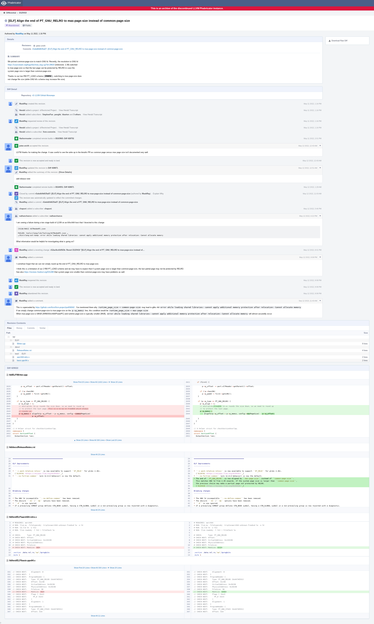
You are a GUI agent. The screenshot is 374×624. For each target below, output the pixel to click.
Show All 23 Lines (98, 455)
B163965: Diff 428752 (65, 138)
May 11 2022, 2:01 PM (312, 138)
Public (28, 25)
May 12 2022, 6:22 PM (308, 216)
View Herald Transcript (68, 110)
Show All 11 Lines (98, 616)
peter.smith (40, 46)
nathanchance (25, 216)
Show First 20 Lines (81, 382)
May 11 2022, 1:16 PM (312, 104)
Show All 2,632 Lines (98, 382)
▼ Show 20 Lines (115, 382)
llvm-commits (49, 132)
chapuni (23, 209)
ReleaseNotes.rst (24, 350)
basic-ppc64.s (23, 360)
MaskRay (19, 34)
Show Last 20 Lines (114, 440)
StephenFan (47, 114)
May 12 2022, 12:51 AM (307, 168)
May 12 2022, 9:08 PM (308, 257)
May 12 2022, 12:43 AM (307, 146)
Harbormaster (25, 138)
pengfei (57, 114)
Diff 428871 (53, 168)
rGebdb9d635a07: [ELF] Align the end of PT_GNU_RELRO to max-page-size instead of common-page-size (77, 49)
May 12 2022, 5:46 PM (312, 209)
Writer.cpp (21, 344)
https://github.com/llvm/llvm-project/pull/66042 (55, 307)
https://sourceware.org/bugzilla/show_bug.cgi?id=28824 (31, 65)
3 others (77, 114)
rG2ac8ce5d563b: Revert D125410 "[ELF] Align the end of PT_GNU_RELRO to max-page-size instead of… (97, 250)
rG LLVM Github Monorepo (43, 95)
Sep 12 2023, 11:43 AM (308, 301)
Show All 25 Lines (98, 510)
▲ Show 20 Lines (81, 440)
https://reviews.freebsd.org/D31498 (39, 272)
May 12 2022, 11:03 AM (312, 194)
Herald (22, 110)
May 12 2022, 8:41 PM (312, 250)
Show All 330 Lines (97, 440)
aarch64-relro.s (23, 357)
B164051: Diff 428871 (65, 187)
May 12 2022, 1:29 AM (312, 187)
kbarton (65, 114)
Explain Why (158, 194)
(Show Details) (65, 172)
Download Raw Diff (339, 41)
